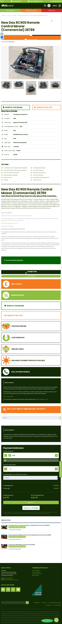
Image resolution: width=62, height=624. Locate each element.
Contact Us (48, 605)
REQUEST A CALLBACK (60, 469)
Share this (32, 271)
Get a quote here (8, 396)
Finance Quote (10, 10)
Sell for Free (51, 10)
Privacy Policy (57, 605)
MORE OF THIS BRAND (13, 107)
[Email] (2, 34)
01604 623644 (9, 578)
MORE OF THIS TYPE (44, 107)
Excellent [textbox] (6, 478)
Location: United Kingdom (14, 260)
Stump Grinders (36, 572)
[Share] (2, 37)
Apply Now (30, 502)
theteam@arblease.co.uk (11, 223)
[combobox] (30, 478)
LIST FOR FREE (13, 1)
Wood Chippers (36, 570)
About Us (44, 602)
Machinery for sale (31, 10)
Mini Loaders (35, 575)
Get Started (37, 602)
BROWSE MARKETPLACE (55, 1)
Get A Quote (32, 39)
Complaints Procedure (55, 602)
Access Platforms (36, 574)
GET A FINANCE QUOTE (32, 1)
